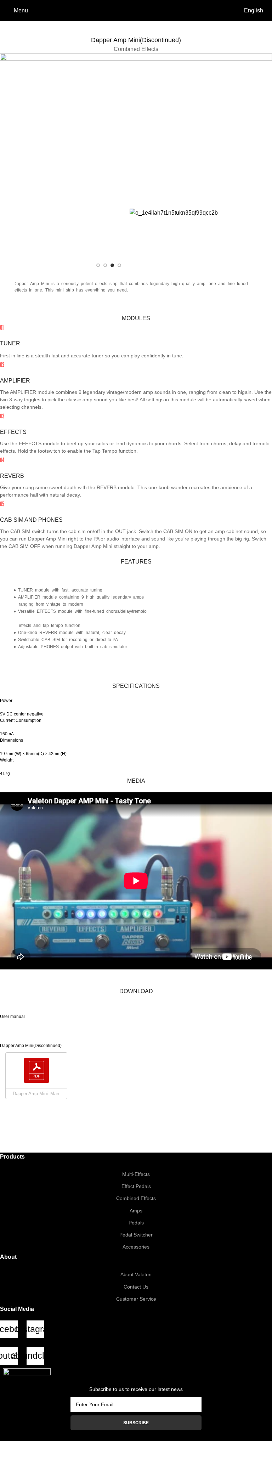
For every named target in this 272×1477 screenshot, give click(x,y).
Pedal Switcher (136, 1235)
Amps (136, 1210)
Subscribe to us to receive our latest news (136, 1389)
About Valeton (136, 1274)
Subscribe (136, 1422)
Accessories (136, 1247)
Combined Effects (136, 1198)
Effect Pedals (136, 1186)
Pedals (136, 1223)
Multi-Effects (136, 1174)
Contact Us (136, 1287)
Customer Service (136, 1299)
